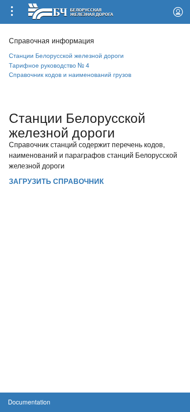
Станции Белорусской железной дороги (66, 55)
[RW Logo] (70, 10)
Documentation (29, 401)
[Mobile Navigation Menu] (12, 12)
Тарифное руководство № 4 (49, 64)
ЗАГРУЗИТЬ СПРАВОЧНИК (56, 181)
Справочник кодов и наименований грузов (70, 74)
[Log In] (178, 12)
